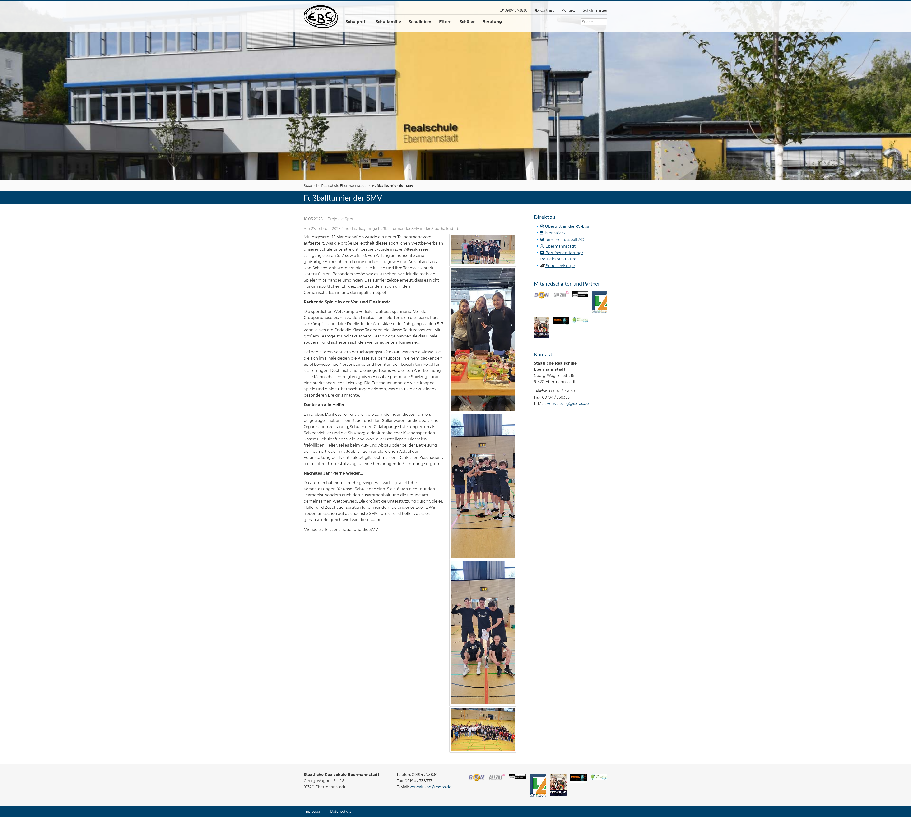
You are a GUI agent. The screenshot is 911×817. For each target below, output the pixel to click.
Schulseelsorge (560, 265)
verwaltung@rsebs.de (568, 403)
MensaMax (555, 233)
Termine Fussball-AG (564, 239)
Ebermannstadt (560, 246)
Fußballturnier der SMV (392, 185)
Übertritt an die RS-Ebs (567, 226)
